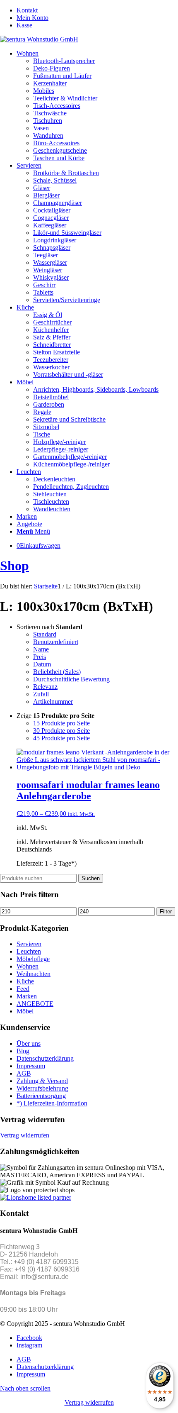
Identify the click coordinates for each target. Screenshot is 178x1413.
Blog (23, 1050)
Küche (25, 981)
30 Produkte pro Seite (61, 730)
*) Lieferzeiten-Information (52, 1103)
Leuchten (29, 951)
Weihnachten (34, 973)
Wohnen (27, 966)
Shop (14, 565)
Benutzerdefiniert (55, 641)
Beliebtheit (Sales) (57, 671)
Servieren (29, 943)
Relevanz (45, 686)
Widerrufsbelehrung (42, 1088)
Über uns (29, 1043)
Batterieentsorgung (41, 1095)
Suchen (91, 878)
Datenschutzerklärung (45, 1058)
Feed (23, 988)
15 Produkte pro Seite (61, 723)
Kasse (24, 25)
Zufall (41, 694)
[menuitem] (97, 10)
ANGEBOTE (35, 1003)
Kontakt (27, 10)
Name (41, 649)
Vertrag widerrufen (24, 1135)
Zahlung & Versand (42, 1080)
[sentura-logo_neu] (39, 39)
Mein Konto (32, 17)
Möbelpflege (33, 958)
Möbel (25, 1011)
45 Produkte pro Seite (61, 738)
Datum (42, 664)
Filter (166, 911)
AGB (24, 1073)
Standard (44, 634)
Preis (39, 656)
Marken (27, 996)
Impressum (31, 1065)
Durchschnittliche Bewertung (71, 679)
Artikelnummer (53, 701)
